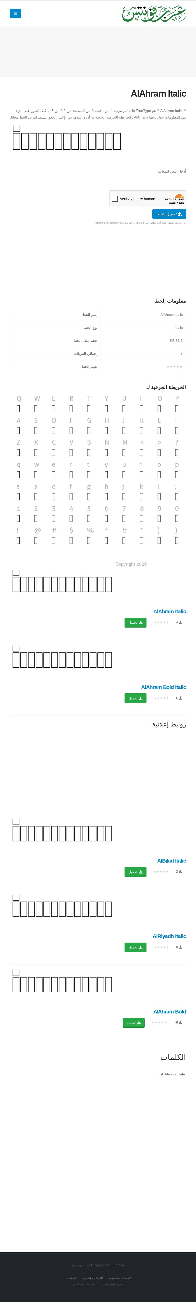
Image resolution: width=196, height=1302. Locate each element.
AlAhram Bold (169, 1011)
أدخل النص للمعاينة (172, 171)
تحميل (133, 622)
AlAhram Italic (169, 611)
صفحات (70, 1277)
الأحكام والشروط (92, 1277)
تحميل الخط (167, 214)
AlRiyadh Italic (169, 936)
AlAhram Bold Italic (163, 687)
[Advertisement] (93, 50)
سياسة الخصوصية (119, 1277)
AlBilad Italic (171, 861)
